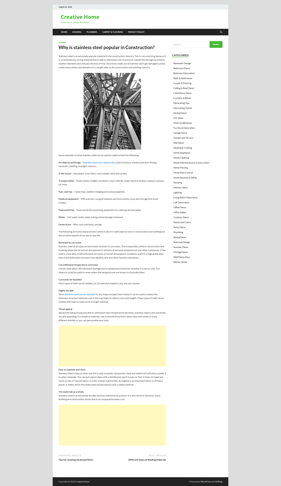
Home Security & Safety (185, 177)
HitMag (218, 481)
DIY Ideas (178, 117)
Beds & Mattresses (182, 78)
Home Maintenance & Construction (191, 162)
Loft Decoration (181, 202)
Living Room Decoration (185, 197)
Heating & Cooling (182, 147)
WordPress (206, 481)
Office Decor (179, 207)
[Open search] (221, 32)
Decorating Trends (182, 108)
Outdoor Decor (181, 217)
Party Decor (179, 227)
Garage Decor (180, 132)
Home (64, 32)
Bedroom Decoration (184, 73)
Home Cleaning (181, 157)
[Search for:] (197, 44)
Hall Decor (178, 142)
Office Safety (179, 212)
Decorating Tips (181, 103)
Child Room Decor (182, 93)
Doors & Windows (182, 122)
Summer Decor (180, 247)
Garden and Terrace (183, 137)
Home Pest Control (183, 172)
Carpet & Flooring (112, 32)
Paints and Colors (182, 222)
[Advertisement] (112, 346)
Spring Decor (179, 237)
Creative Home (80, 16)
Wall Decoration (181, 257)
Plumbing (91, 32)
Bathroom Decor (181, 68)
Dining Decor (180, 112)
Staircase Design (181, 242)
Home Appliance (181, 152)
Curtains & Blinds (182, 98)
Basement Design (182, 63)
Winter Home (180, 262)
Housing (77, 32)
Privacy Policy (136, 32)
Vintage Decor (180, 252)
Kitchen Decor (180, 187)
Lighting (177, 192)
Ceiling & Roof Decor (183, 88)
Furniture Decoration (184, 127)
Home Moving (180, 167)
